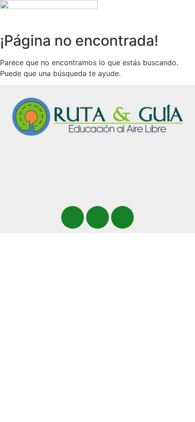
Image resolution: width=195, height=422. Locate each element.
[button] (113, 20)
